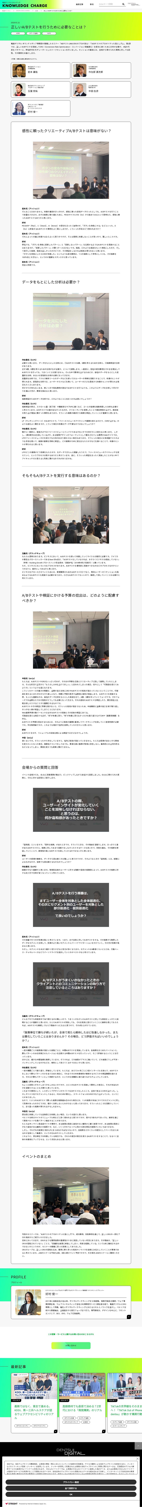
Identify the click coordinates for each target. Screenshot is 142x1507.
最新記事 (79, 4)
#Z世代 (85, 1422)
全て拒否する (71, 1488)
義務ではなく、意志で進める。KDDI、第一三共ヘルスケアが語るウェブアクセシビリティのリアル (34, 1412)
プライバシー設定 (71, 1482)
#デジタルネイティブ (71, 1422)
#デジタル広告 (69, 1418)
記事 (36, 11)
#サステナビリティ (40, 1426)
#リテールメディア (119, 1426)
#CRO (18, 33)
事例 (91, 4)
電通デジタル (6, 11)
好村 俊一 (51, 1294)
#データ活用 (33, 33)
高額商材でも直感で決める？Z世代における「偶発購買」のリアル (82, 1408)
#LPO (49, 33)
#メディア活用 (83, 1418)
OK (71, 1494)
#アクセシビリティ (23, 1426)
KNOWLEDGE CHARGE (23, 10)
